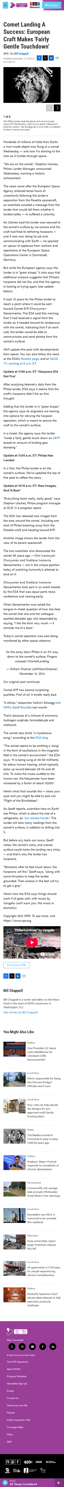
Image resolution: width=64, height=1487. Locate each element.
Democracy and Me (17, 1405)
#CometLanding (38, 661)
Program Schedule (16, 1376)
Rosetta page (30, 358)
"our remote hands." (37, 818)
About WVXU (14, 1369)
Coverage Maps (15, 1427)
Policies (11, 1412)
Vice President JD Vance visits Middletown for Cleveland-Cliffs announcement (41, 1053)
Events (10, 1390)
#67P (56, 438)
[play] (5, 1482)
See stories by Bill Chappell (20, 1012)
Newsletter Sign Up (17, 1383)
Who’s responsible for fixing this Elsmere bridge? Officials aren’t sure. (44, 1082)
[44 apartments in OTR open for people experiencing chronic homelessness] (14, 1268)
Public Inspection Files (18, 1420)
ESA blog (41, 737)
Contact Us (13, 1398)
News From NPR (16, 965)
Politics (31, 1043)
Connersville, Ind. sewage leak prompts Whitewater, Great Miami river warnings (43, 1192)
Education (32, 1235)
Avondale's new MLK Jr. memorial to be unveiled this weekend (41, 1218)
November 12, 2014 (32, 673)
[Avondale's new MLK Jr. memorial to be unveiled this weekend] (14, 1215)
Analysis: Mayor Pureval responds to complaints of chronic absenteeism (43, 1165)
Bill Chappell (21, 53)
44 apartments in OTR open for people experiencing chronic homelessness (43, 1271)
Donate (53, 5)
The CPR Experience (17, 1361)
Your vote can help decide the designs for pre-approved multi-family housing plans (42, 1110)
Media (30, 1130)
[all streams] (59, 1482)
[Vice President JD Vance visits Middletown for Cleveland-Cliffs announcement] (14, 1049)
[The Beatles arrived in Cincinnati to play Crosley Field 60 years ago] (14, 1136)
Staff (9, 1441)
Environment (34, 1182)
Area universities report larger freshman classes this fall (41, 1244)
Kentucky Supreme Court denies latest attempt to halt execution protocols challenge (43, 1299)
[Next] (57, 107)
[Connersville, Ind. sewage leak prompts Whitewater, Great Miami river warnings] (14, 1189)
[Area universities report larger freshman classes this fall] (14, 1242)
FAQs (10, 1434)
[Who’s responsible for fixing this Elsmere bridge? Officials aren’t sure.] (14, 1079)
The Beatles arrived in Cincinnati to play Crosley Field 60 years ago (42, 1139)
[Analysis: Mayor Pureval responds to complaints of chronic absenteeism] (14, 1162)
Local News (33, 1073)
